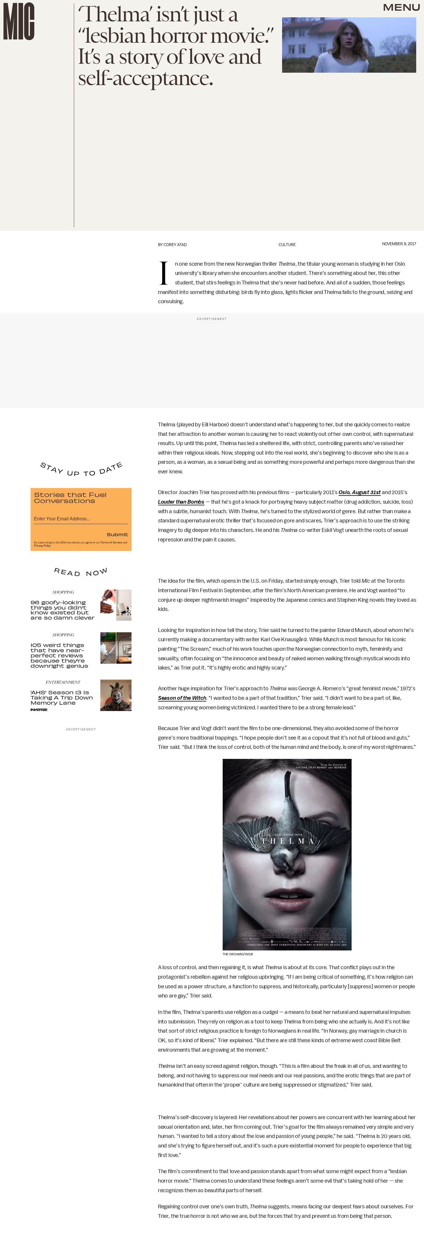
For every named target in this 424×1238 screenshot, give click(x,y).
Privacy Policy (42, 545)
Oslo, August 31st (360, 492)
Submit (117, 534)
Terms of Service (111, 542)
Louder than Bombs (181, 502)
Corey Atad (175, 245)
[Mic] (18, 21)
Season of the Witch (182, 698)
